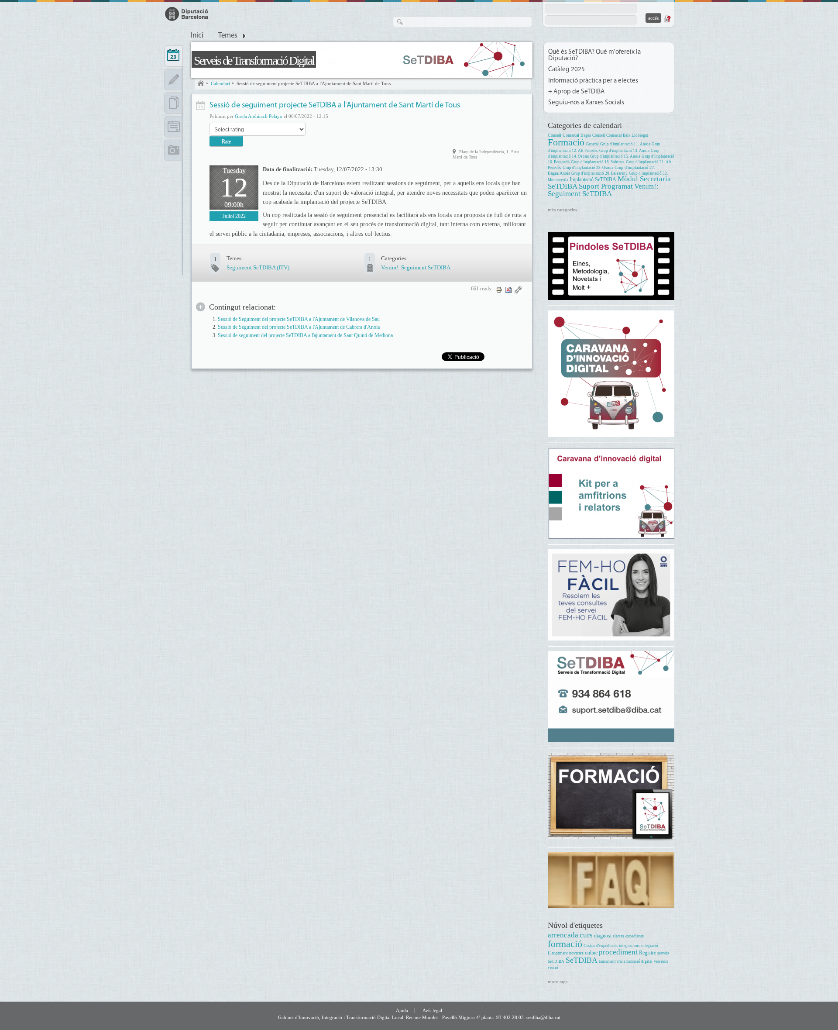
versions (661, 961)
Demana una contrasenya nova (667, 19)
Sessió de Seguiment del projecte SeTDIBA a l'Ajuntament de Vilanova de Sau (299, 319)
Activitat (200, 105)
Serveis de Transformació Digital (254, 60)
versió (553, 967)
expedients (634, 936)
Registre (647, 953)
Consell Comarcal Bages (569, 135)
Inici (197, 35)
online (591, 953)
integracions (629, 946)
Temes (227, 35)
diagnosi (602, 936)
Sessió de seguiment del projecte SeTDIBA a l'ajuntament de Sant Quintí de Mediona (305, 335)
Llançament (558, 953)
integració (649, 946)
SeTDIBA (582, 960)
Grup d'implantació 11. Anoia (625, 144)
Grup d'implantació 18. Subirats (598, 162)
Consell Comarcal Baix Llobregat (620, 135)
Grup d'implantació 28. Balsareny (599, 173)
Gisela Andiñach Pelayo (258, 116)
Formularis (173, 127)
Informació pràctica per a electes (593, 81)
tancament (607, 961)
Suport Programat (606, 186)
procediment (618, 952)
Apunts (173, 79)
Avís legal (432, 1010)
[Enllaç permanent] (518, 289)
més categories (562, 209)
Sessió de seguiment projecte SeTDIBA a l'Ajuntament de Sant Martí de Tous (314, 83)
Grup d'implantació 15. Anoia (615, 156)
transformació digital (635, 961)
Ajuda (402, 1010)
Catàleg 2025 (566, 69)
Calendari (220, 83)
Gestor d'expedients (601, 945)
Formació (566, 142)
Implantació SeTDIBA (593, 180)
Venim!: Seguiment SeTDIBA (415, 267)
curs (586, 935)
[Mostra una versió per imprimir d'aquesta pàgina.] (498, 289)
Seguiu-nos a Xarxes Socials (586, 103)
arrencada (563, 935)
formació (565, 943)
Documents (173, 103)
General (592, 143)
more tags (557, 981)
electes (618, 936)
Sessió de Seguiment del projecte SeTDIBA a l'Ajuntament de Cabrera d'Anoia (299, 327)
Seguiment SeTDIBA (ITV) (258, 267)
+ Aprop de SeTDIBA (576, 92)
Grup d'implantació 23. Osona (588, 167)
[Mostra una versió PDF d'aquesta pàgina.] (508, 289)
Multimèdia (173, 150)
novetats (576, 953)
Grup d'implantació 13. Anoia (624, 150)
